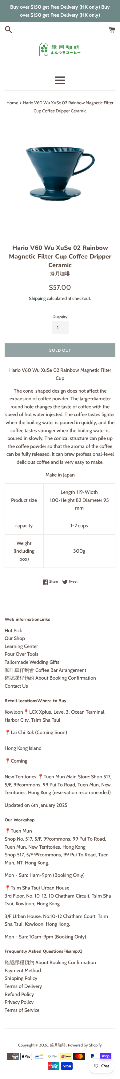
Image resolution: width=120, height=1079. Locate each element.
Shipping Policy (21, 978)
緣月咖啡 (58, 1045)
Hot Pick (13, 630)
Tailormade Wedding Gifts (32, 662)
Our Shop (15, 638)
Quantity (60, 317)
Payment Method (23, 970)
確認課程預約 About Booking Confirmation (50, 678)
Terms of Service (22, 1010)
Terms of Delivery (23, 986)
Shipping (37, 298)
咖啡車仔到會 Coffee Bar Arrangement (45, 670)
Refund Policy (19, 994)
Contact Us (16, 686)
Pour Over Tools (21, 654)
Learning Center (21, 646)
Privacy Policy (19, 1002)
